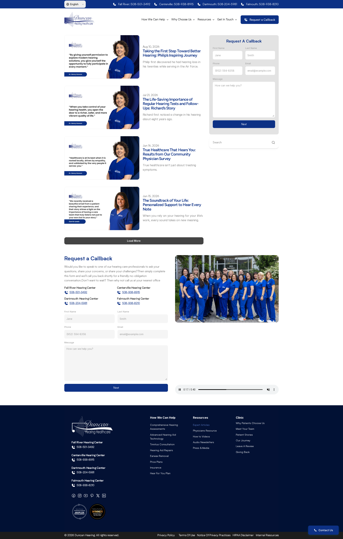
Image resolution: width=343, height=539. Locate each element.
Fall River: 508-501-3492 (134, 4)
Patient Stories (244, 434)
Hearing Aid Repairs (161, 450)
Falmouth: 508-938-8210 (262, 4)
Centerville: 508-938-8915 (176, 4)
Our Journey (243, 440)
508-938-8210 (131, 303)
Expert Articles (201, 424)
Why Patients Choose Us (250, 423)
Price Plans (156, 461)
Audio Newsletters (203, 442)
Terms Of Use (187, 535)
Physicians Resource (205, 430)
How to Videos (201, 436)
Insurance (155, 467)
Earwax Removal (159, 455)
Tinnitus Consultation (162, 444)
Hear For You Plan (160, 473)
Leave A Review (245, 446)
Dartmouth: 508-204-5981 (220, 4)
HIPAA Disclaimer (243, 535)
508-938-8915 (131, 292)
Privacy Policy (166, 535)
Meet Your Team (245, 428)
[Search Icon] (244, 142)
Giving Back (243, 451)
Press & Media (201, 447)
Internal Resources (267, 535)
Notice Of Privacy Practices (213, 535)
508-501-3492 (78, 292)
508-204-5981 (78, 303)
